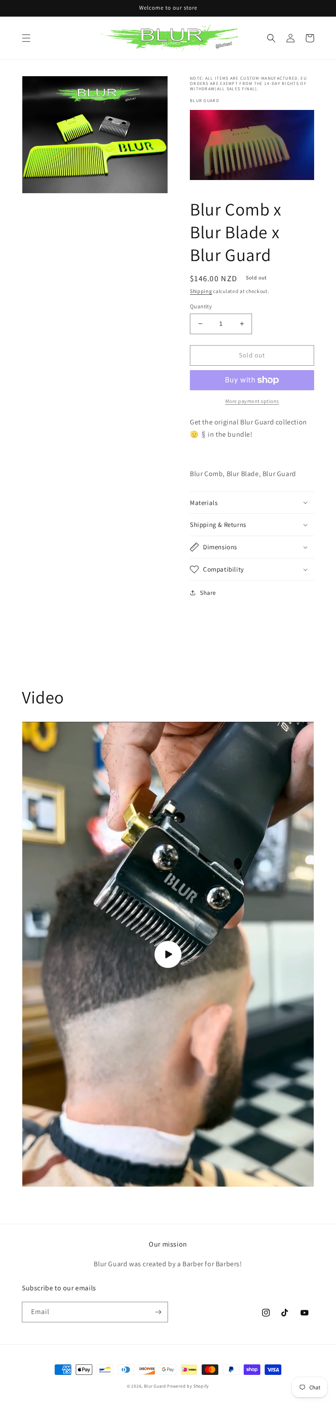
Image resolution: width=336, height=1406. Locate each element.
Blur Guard (155, 1386)
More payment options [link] (252, 401)
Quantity (201, 306)
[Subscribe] (158, 1312)
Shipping (201, 291)
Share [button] (208, 593)
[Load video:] (168, 954)
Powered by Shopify (188, 1386)
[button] (26, 38)
